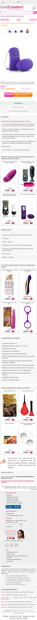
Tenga (3, 607)
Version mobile (22, 618)
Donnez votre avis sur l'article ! (17, 481)
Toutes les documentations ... (14, 559)
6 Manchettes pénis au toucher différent (9, 270)
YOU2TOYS (28, 88)
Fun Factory (5, 597)
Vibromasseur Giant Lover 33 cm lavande (27, 270)
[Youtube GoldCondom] (11, 545)
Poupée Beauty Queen (9, 391)
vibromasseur (25, 129)
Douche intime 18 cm (27, 391)
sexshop (8, 610)
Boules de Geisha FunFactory (18, 463)
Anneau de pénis (9, 423)
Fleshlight (4, 604)
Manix (3, 595)
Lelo (2, 601)
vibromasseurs (9, 134)
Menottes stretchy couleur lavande (28, 303)
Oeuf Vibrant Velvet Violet (28, 194)
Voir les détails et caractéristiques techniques (16, 150)
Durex (3, 592)
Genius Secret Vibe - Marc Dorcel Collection (28, 162)
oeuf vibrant (8, 124)
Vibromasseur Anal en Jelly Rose (9, 303)
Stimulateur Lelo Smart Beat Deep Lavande (9, 162)
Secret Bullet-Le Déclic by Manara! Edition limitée (9, 195)
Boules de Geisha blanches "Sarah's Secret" (27, 424)
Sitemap (22, 613)
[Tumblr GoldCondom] (16, 545)
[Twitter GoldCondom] (6, 545)
